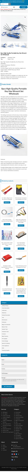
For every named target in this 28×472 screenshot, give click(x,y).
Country (3, 368)
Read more (7, 202)
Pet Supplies (4, 338)
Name (3, 359)
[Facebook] (12, 454)
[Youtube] (14, 454)
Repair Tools (11, 59)
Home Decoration (5, 308)
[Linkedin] (16, 454)
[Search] (9, 4)
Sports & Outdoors (6, 343)
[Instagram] (18, 454)
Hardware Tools (11, 57)
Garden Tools (5, 329)
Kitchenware (4, 319)
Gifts (3, 348)
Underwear (4, 310)
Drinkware (4, 322)
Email (3, 364)
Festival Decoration (6, 315)
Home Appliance (5, 345)
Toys (3, 317)
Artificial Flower (5, 305)
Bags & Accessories (6, 324)
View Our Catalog (10, 34)
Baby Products (5, 336)
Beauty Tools (4, 326)
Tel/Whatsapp (5, 373)
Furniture (4, 334)
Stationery (4, 312)
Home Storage (5, 341)
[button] (14, 7)
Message (4, 377)
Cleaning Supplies (5, 350)
